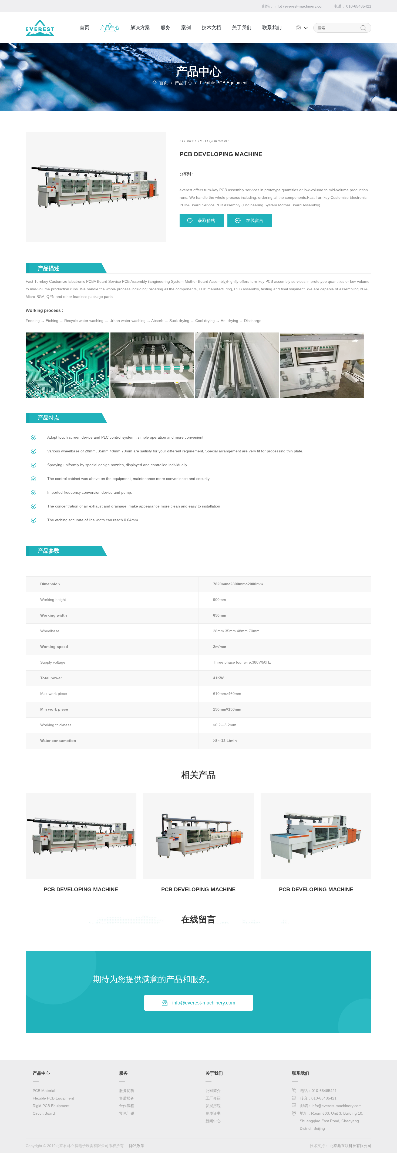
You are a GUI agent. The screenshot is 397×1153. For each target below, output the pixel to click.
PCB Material (44, 1090)
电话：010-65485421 (318, 1090)
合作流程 (126, 1106)
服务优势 (126, 1090)
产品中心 (110, 27)
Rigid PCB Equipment (51, 1106)
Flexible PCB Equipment (223, 83)
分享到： (187, 174)
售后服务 (126, 1098)
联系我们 (272, 27)
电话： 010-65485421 (352, 6)
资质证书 (213, 1113)
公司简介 (213, 1090)
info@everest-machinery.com (203, 1003)
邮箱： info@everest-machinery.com (293, 6)
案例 (186, 27)
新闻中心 (213, 1121)
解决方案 (140, 27)
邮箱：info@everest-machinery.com (331, 1106)
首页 (84, 27)
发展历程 (213, 1106)
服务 (165, 27)
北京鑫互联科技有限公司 (350, 1146)
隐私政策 (136, 1146)
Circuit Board (44, 1113)
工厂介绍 (213, 1098)
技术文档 (211, 27)
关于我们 (241, 27)
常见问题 (126, 1113)
